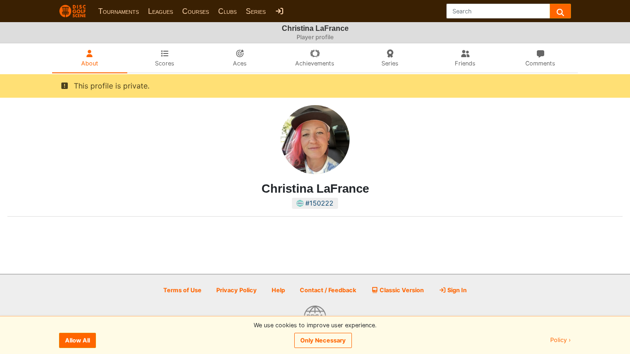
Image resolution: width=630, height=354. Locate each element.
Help (278, 290)
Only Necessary (323, 340)
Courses (195, 11)
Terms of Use (182, 290)
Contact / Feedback (328, 290)
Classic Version (401, 290)
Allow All (77, 340)
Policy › (560, 340)
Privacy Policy (236, 290)
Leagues (160, 11)
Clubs (227, 11)
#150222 (318, 203)
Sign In (456, 290)
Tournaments (118, 11)
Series (256, 11)
